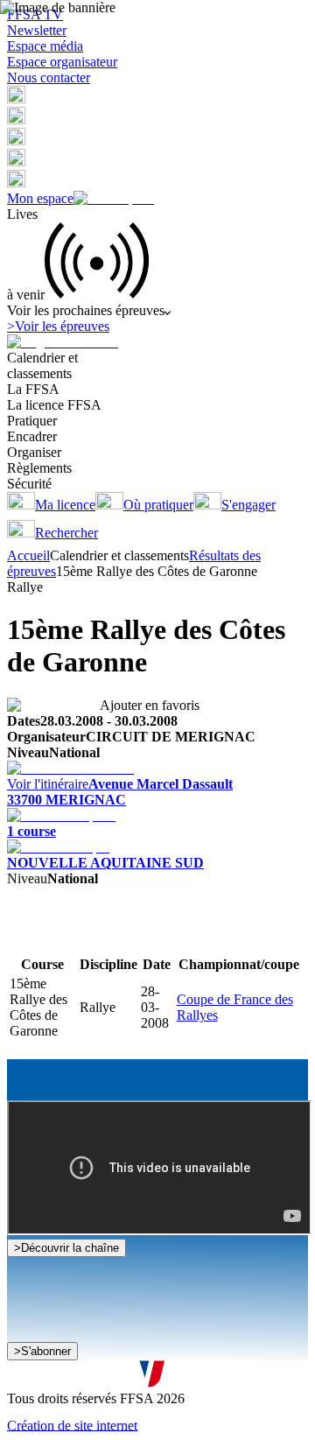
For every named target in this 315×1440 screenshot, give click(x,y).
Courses (29, 938)
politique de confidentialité (186, 1377)
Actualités (79, 938)
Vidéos (126, 938)
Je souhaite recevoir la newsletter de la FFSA (148, 1344)
